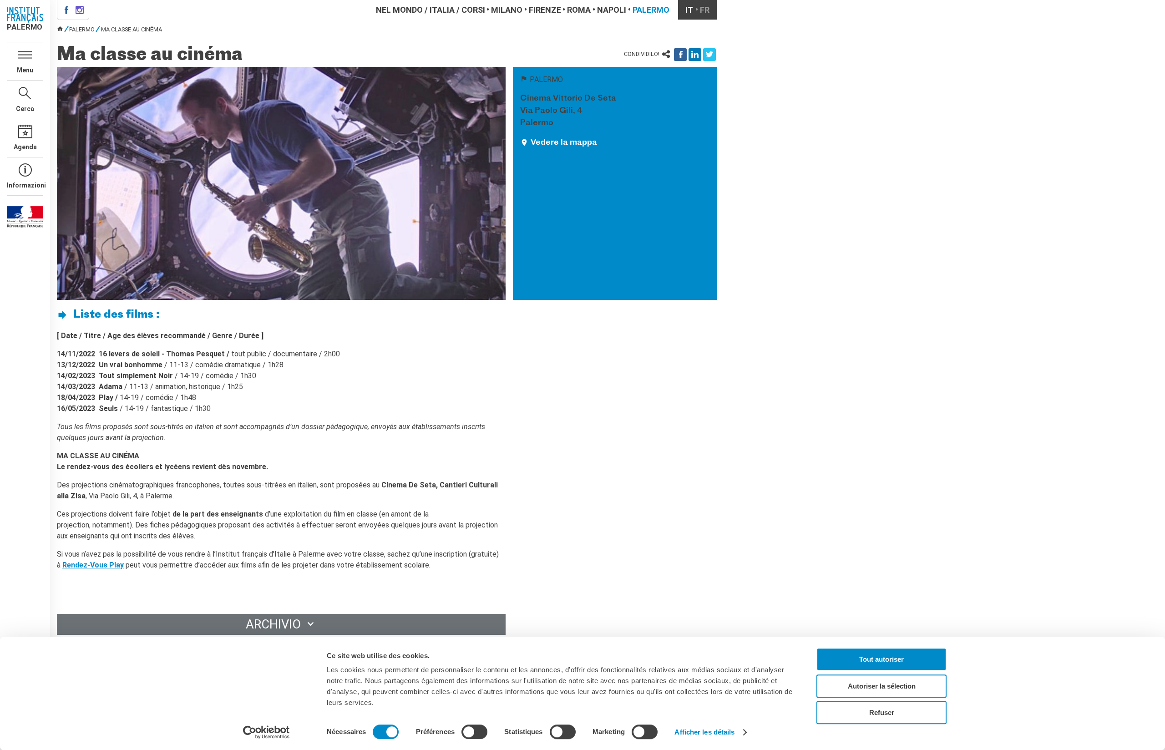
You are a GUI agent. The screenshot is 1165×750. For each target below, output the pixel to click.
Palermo (651, 10)
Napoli (611, 10)
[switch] (474, 732)
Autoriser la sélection (882, 686)
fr (704, 10)
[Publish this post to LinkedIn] (695, 54)
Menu (25, 70)
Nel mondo (399, 10)
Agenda (25, 147)
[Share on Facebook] (680, 54)
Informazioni (25, 185)
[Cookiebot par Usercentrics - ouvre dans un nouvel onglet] (266, 732)
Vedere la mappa (564, 142)
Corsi (473, 10)
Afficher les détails (704, 732)
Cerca (25, 108)
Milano (506, 10)
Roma (579, 10)
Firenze (545, 10)
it (689, 10)
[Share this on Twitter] (709, 54)
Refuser (881, 712)
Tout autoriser (881, 659)
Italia (442, 10)
